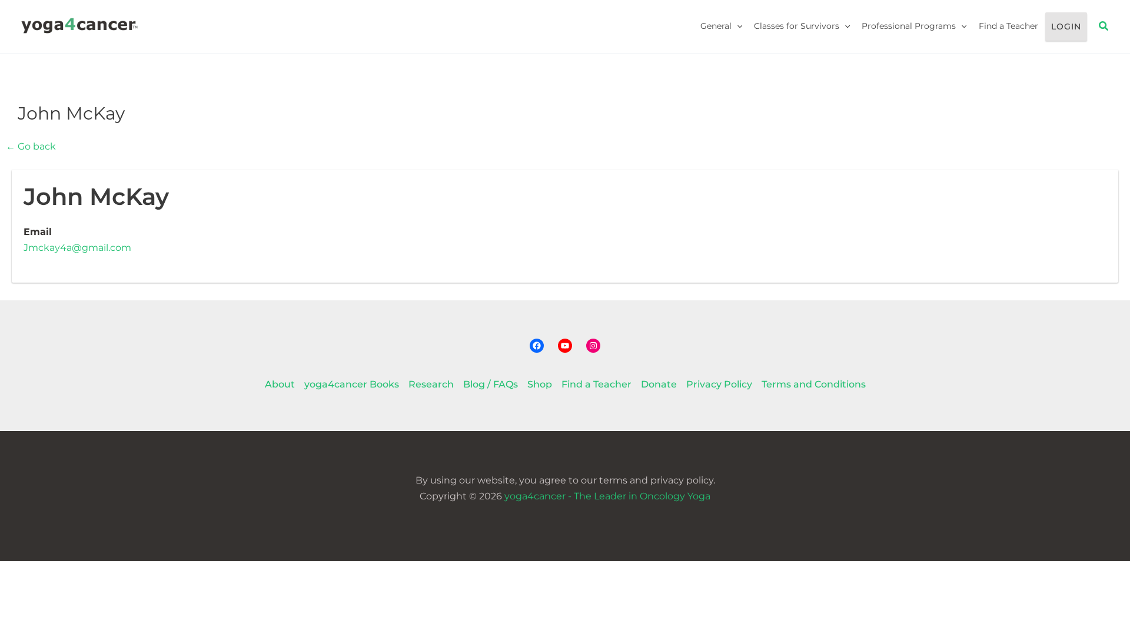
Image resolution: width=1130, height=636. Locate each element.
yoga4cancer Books (351, 384)
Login (1066, 26)
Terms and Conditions (814, 384)
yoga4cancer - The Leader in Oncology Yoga (607, 496)
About (280, 384)
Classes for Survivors (796, 26)
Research (431, 384)
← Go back (31, 146)
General (716, 26)
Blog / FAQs (490, 384)
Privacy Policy (719, 384)
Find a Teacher (1008, 26)
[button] (737, 26)
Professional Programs (909, 26)
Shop (539, 384)
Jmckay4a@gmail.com (77, 247)
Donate (659, 384)
